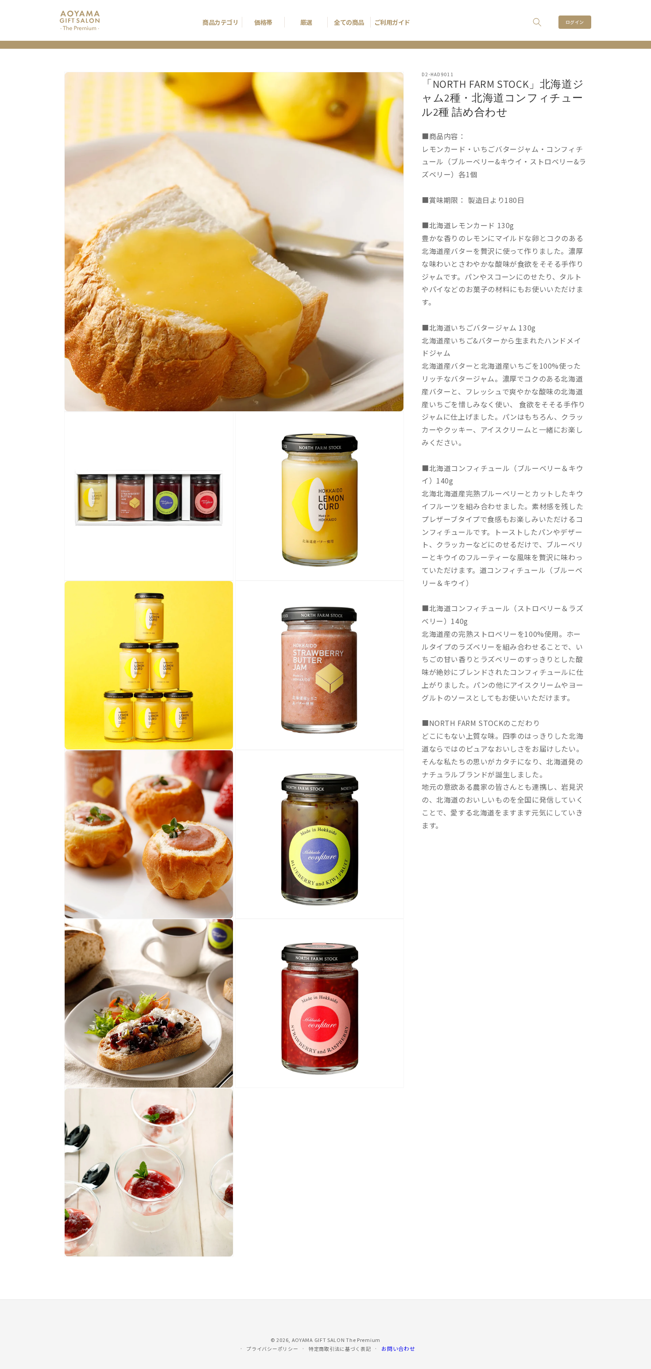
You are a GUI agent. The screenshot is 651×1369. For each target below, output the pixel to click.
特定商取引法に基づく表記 (340, 1348)
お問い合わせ (398, 1348)
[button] (537, 22)
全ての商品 (349, 22)
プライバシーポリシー (272, 1348)
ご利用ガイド (392, 22)
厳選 (306, 22)
